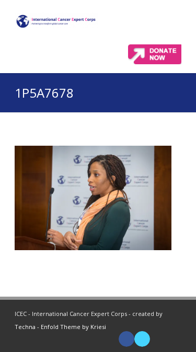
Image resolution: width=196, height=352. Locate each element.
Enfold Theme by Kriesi (73, 327)
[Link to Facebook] (126, 339)
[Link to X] (142, 339)
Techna (25, 327)
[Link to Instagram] (173, 339)
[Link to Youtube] (158, 339)
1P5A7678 (44, 92)
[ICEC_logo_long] (56, 21)
